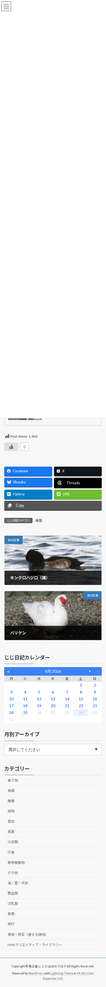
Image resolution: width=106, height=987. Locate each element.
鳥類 (38, 520)
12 (39, 698)
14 (67, 698)
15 (81, 698)
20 (53, 705)
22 (81, 705)
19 (39, 705)
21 (67, 705)
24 (11, 712)
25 (25, 712)
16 (94, 698)
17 (11, 705)
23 (94, 705)
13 (53, 698)
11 (25, 698)
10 (11, 698)
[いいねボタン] (11, 446)
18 (25, 705)
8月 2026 (53, 671)
